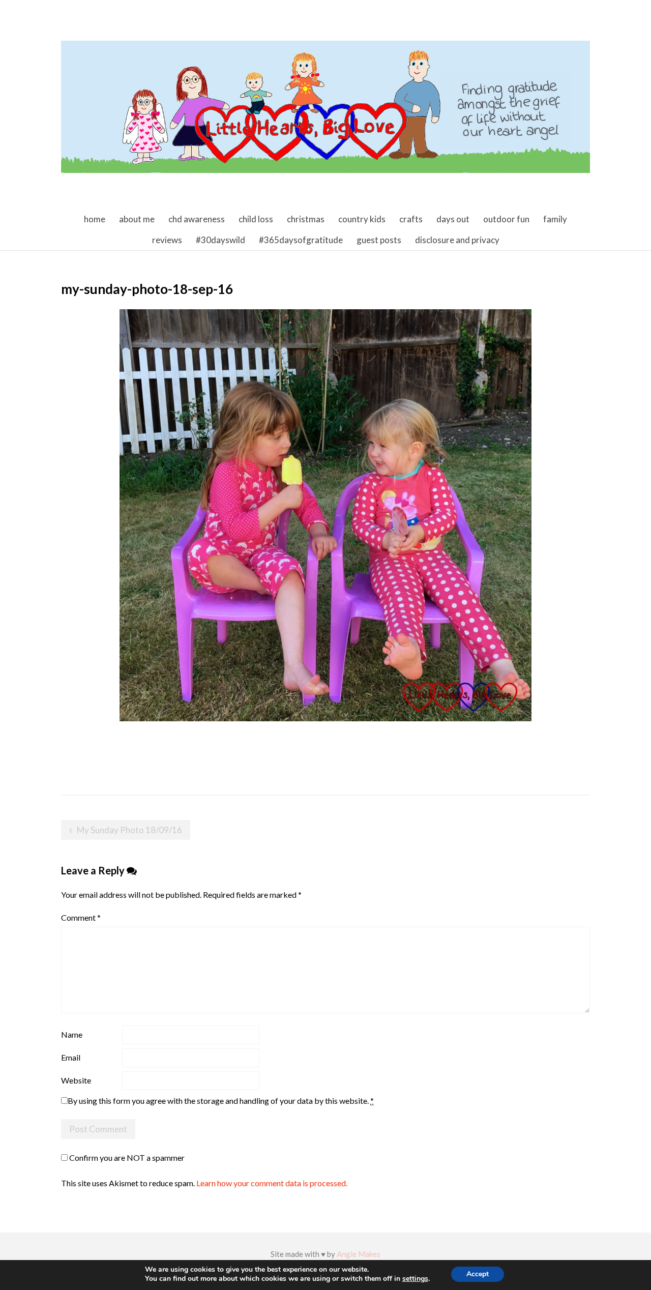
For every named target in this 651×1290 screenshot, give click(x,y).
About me (137, 219)
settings (415, 1278)
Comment (81, 917)
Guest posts (379, 239)
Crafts (411, 219)
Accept (477, 1274)
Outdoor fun (506, 219)
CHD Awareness (196, 219)
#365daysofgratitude (301, 239)
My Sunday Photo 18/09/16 (129, 830)
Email (70, 1057)
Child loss (256, 219)
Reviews (167, 239)
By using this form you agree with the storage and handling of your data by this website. (221, 1100)
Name (71, 1034)
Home (94, 219)
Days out (452, 219)
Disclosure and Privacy (457, 239)
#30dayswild (220, 239)
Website (76, 1080)
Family (555, 219)
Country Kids (362, 219)
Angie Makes (358, 1253)
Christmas (305, 219)
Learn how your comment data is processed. (271, 1183)
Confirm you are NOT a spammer (126, 1157)
